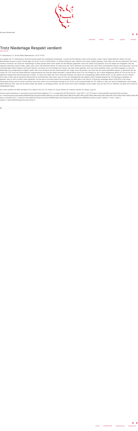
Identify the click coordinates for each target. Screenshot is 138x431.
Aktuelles (92, 39)
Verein (101, 39)
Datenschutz (120, 426)
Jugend (122, 39)
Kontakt (133, 39)
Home (97, 426)
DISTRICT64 (107, 426)
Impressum (132, 426)
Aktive (111, 39)
